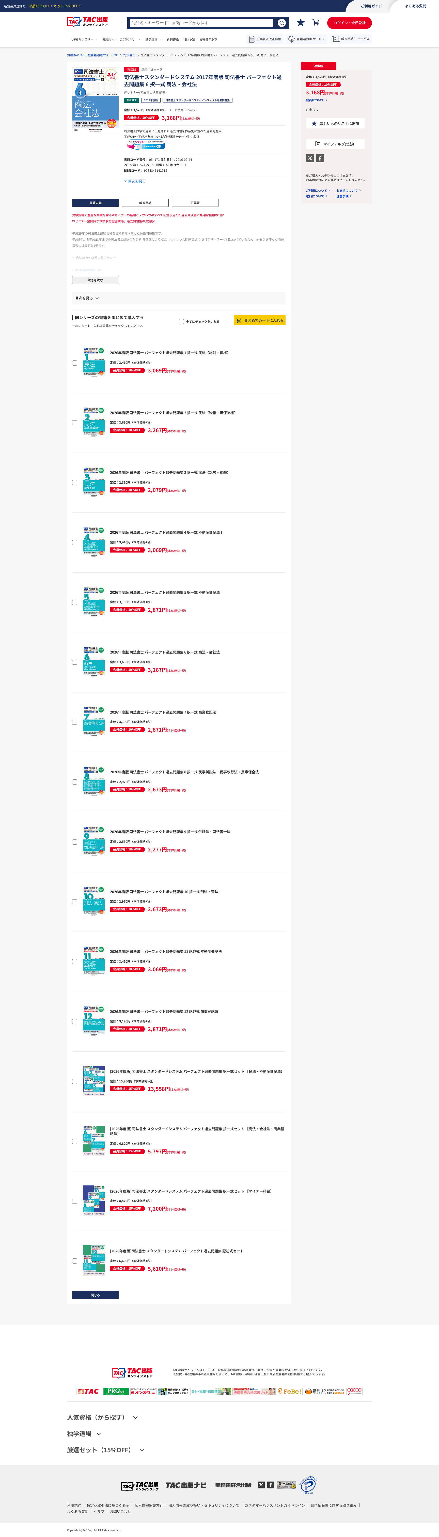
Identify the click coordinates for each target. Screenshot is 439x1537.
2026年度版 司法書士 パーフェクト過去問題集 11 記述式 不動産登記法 (166, 951)
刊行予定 (189, 39)
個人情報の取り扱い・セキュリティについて (203, 1505)
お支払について (347, 190)
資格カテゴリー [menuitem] (82, 39)
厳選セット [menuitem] (119, 39)
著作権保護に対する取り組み (333, 1505)
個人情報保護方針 (149, 1505)
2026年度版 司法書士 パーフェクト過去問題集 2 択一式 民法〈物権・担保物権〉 (174, 412)
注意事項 (342, 196)
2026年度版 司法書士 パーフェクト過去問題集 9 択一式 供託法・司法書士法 (170, 831)
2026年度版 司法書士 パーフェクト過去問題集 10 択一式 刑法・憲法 (164, 891)
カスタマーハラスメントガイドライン (275, 1505)
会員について (315, 100)
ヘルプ (99, 1511)
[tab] (318, 66)
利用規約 (74, 1505)
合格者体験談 (208, 39)
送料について (315, 196)
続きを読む (95, 280)
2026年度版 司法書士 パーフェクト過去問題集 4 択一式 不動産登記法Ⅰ (166, 532)
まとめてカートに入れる (264, 320)
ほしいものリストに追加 (339, 123)
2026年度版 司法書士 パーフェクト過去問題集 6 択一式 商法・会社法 (165, 652)
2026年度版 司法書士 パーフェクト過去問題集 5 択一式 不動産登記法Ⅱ (166, 592)
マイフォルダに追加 (339, 144)
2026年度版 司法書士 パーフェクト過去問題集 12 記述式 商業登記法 (164, 1011)
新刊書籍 (173, 39)
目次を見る (137, 181)
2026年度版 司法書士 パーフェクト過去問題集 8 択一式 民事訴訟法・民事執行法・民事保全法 (184, 771)
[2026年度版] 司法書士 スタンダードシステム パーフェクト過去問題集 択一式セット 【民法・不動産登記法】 (197, 1071)
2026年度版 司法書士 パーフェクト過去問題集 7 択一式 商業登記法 (163, 712)
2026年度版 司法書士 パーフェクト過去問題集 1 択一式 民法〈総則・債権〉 (170, 352)
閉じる (95, 1295)
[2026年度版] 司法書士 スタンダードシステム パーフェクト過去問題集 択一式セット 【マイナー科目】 (192, 1191)
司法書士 (129, 55)
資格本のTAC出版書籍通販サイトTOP (92, 55)
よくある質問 (77, 1511)
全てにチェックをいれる (203, 321)
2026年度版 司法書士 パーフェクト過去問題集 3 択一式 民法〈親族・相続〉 (170, 472)
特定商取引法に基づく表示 (108, 1505)
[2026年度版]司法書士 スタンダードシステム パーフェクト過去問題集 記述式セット (177, 1250)
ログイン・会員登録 (350, 22)
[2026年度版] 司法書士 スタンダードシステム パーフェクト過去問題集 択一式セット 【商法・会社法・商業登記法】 (197, 1131)
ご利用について (316, 190)
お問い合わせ (120, 1511)
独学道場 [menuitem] (151, 39)
